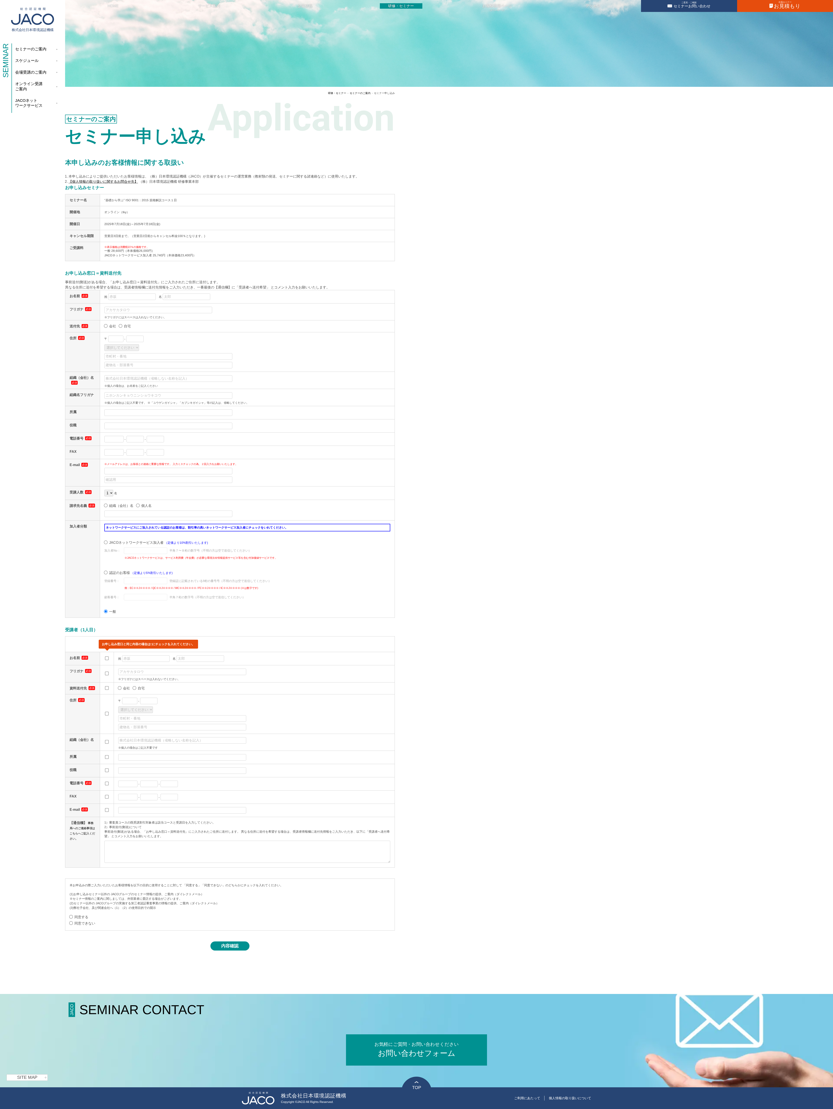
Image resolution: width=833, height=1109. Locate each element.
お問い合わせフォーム (416, 1050)
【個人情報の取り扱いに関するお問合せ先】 (103, 181)
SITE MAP (27, 1077)
